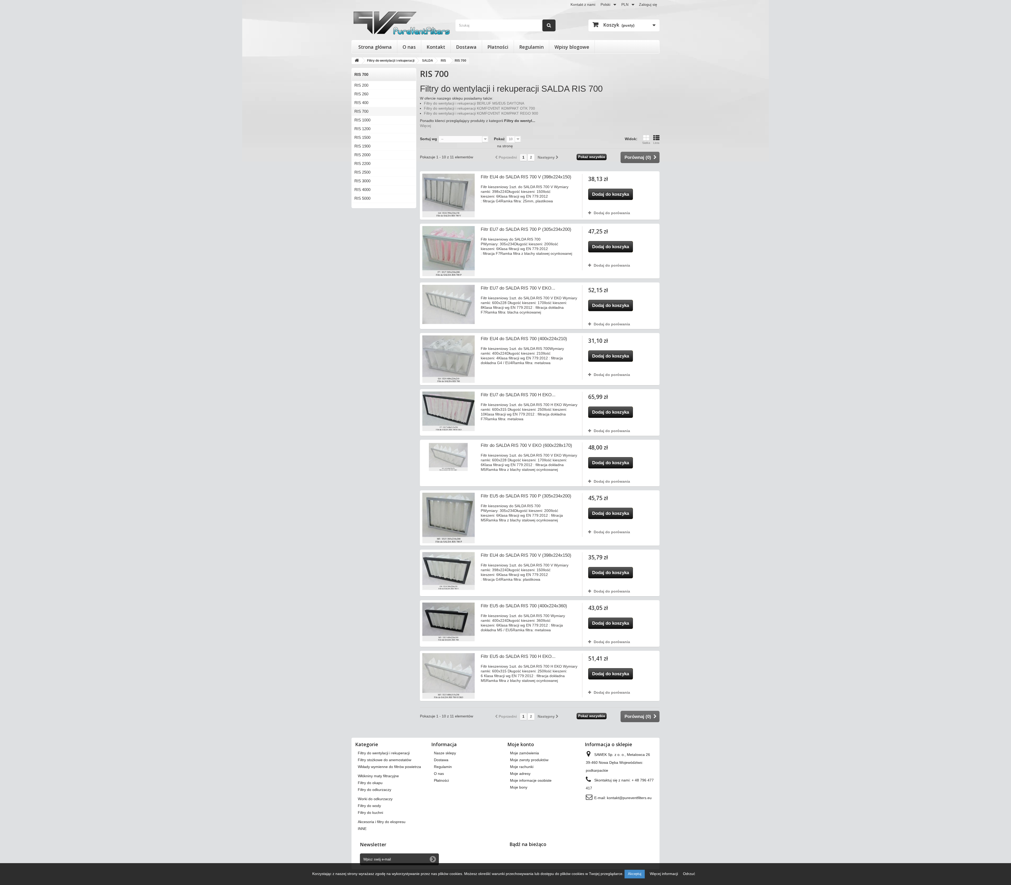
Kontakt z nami (583, 4)
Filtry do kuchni (370, 812)
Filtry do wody (369, 806)
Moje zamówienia (524, 753)
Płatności (497, 47)
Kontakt (436, 47)
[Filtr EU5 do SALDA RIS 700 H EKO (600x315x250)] (448, 676)
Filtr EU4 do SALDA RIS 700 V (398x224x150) (526, 176)
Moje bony (518, 787)
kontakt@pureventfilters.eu (629, 798)
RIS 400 (361, 102)
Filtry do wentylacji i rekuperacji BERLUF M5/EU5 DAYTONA (474, 103)
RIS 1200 (362, 128)
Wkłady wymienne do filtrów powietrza (389, 767)
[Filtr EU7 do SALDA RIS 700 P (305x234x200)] (448, 251)
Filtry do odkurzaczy (374, 790)
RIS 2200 (362, 163)
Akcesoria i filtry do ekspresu (381, 822)
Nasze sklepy (445, 753)
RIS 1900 (362, 146)
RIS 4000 (362, 189)
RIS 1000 (362, 120)
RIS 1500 (362, 137)
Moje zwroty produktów (529, 760)
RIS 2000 (362, 155)
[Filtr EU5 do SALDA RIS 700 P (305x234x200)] (448, 518)
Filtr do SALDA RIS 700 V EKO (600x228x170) (526, 445)
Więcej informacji (664, 874)
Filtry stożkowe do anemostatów (384, 760)
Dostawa (466, 47)
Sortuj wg (428, 139)
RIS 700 (361, 111)
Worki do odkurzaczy (375, 799)
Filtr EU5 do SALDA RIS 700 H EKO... (518, 656)
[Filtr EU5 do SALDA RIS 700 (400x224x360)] (448, 622)
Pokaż (499, 139)
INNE (362, 829)
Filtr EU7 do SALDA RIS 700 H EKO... (518, 394)
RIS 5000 (362, 198)
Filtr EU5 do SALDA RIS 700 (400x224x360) (524, 605)
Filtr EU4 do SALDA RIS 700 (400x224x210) (524, 338)
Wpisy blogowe (571, 47)
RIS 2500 (362, 172)
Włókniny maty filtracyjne (378, 776)
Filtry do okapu (370, 783)
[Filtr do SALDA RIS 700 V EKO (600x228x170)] (448, 457)
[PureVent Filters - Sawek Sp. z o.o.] (402, 23)
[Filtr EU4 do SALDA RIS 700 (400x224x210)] (448, 359)
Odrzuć (689, 874)
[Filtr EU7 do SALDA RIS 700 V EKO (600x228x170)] (448, 304)
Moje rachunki (521, 767)
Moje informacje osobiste (531, 780)
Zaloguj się (648, 4)
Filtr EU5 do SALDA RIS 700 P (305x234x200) (526, 495)
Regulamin (531, 47)
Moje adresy (520, 773)
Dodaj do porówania (612, 213)
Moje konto (520, 744)
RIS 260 (361, 94)
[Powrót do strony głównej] (357, 60)
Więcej (425, 126)
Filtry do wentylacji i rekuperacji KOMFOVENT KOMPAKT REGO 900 (481, 113)
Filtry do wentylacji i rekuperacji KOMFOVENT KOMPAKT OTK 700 (479, 108)
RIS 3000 (362, 181)
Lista (656, 142)
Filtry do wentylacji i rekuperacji (384, 753)
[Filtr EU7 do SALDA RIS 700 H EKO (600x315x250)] (448, 411)
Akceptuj (634, 874)
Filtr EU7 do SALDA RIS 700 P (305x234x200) (526, 229)
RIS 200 (361, 85)
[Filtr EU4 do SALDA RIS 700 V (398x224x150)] (448, 195)
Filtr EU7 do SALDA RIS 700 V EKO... (518, 288)
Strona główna (375, 47)
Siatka (646, 142)
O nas (409, 47)
